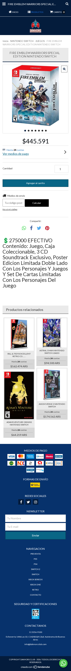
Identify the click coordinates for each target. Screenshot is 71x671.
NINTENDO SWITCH (21, 41)
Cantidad (7, 168)
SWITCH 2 (35, 569)
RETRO (35, 589)
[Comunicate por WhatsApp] (63, 663)
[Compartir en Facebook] (31, 228)
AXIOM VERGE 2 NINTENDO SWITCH (52, 405)
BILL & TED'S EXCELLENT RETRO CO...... (19, 355)
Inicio (5, 41)
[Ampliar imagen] (64, 69)
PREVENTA (36, 553)
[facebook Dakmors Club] (21, 502)
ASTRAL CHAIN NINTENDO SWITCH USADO (51, 351)
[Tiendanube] (36, 668)
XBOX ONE (35, 584)
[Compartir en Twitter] (39, 228)
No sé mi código (10, 209)
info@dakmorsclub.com (35, 644)
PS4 (35, 564)
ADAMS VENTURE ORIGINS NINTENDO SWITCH (19, 423)
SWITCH (35, 574)
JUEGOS (40, 41)
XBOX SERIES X (35, 579)
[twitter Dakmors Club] (28, 502)
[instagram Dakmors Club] (35, 502)
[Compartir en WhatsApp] (24, 228)
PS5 (35, 559)
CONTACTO (35, 595)
